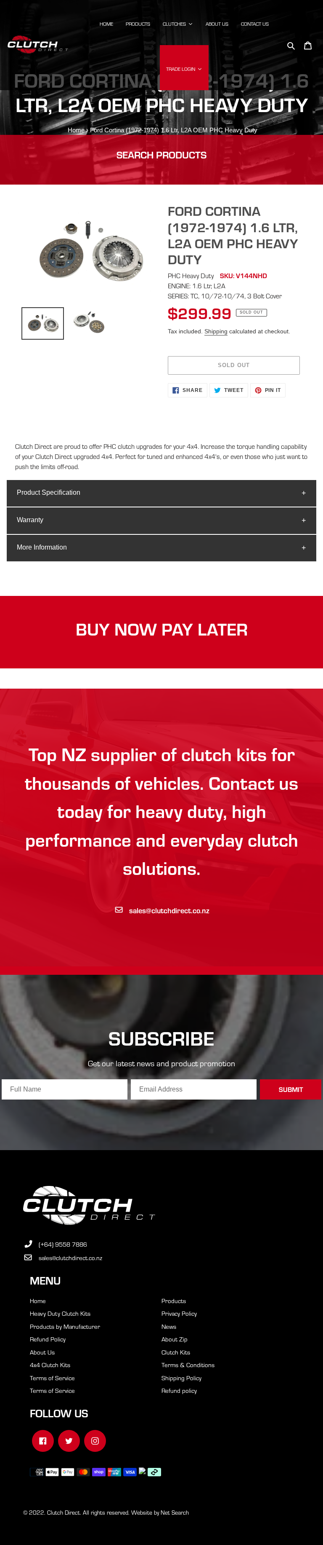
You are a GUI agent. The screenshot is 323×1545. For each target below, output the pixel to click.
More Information (42, 547)
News (169, 1326)
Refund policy (179, 1390)
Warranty (30, 519)
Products (174, 1300)
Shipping (216, 331)
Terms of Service (52, 1377)
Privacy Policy (179, 1313)
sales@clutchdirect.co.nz (169, 910)
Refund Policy (48, 1339)
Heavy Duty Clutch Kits (60, 1313)
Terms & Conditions (188, 1364)
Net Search (175, 1512)
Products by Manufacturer (65, 1326)
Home (76, 130)
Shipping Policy (181, 1377)
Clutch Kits (176, 1352)
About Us (42, 1352)
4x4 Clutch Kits (50, 1364)
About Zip (175, 1339)
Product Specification (48, 492)
